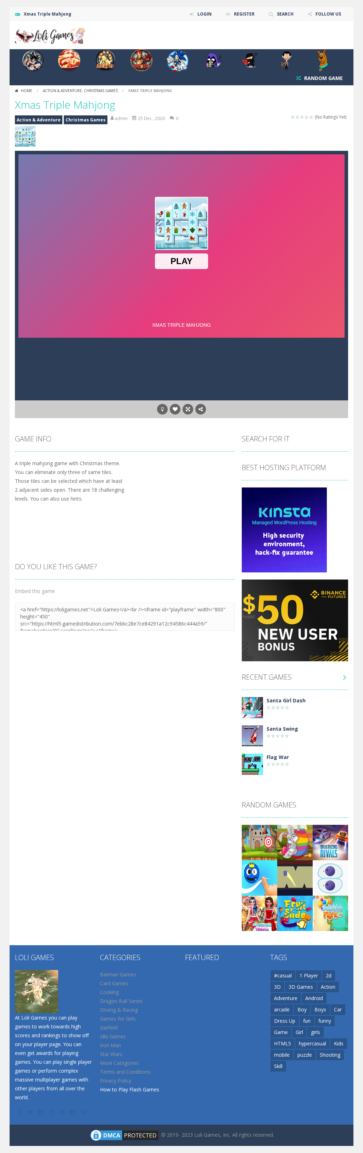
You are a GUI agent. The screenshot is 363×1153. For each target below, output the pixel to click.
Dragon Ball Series (121, 1001)
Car (338, 1009)
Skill (278, 1066)
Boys (320, 1009)
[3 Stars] (302, 117)
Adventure (285, 998)
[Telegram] (73, 1112)
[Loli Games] (50, 34)
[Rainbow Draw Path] (259, 877)
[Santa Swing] (252, 735)
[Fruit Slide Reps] (295, 912)
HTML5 (282, 1043)
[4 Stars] (307, 117)
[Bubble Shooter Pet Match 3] (330, 912)
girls (315, 1032)
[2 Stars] (297, 117)
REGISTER (244, 14)
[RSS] (84, 1112)
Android (314, 998)
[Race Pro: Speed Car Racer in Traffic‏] (330, 842)
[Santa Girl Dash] (252, 707)
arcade (282, 1009)
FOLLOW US (328, 14)
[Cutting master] (330, 877)
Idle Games (113, 1036)
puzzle (304, 1054)
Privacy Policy (115, 1080)
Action (328, 986)
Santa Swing (282, 728)
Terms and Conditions (125, 1071)
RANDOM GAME (323, 78)
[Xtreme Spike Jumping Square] (295, 877)
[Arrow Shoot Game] (259, 842)
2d (328, 975)
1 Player (309, 975)
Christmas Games (101, 90)
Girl (299, 1032)
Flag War (278, 757)
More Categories (119, 1063)
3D (277, 986)
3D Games (301, 986)
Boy (302, 1009)
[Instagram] (52, 1112)
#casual (283, 975)
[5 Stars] (311, 117)
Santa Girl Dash (286, 700)
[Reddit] (41, 1112)
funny (324, 1020)
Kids (339, 1043)
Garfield (109, 1027)
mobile (282, 1054)
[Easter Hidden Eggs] (295, 842)
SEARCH (285, 14)
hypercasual (312, 1043)
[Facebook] (20, 1112)
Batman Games (118, 974)
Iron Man (110, 1045)
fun (307, 1020)
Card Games (114, 983)
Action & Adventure (62, 90)
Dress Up (284, 1020)
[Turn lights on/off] (162, 409)
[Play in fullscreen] (188, 409)
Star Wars (111, 1054)
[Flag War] (252, 763)
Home (26, 90)
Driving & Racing (119, 1009)
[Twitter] (31, 1112)
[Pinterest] (62, 1112)
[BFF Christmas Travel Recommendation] (259, 912)
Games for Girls (118, 1018)
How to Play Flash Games (129, 1089)
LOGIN (204, 14)
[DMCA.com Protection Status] (124, 1134)
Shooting (330, 1054)
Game (281, 1032)
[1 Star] (293, 117)
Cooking (109, 992)
